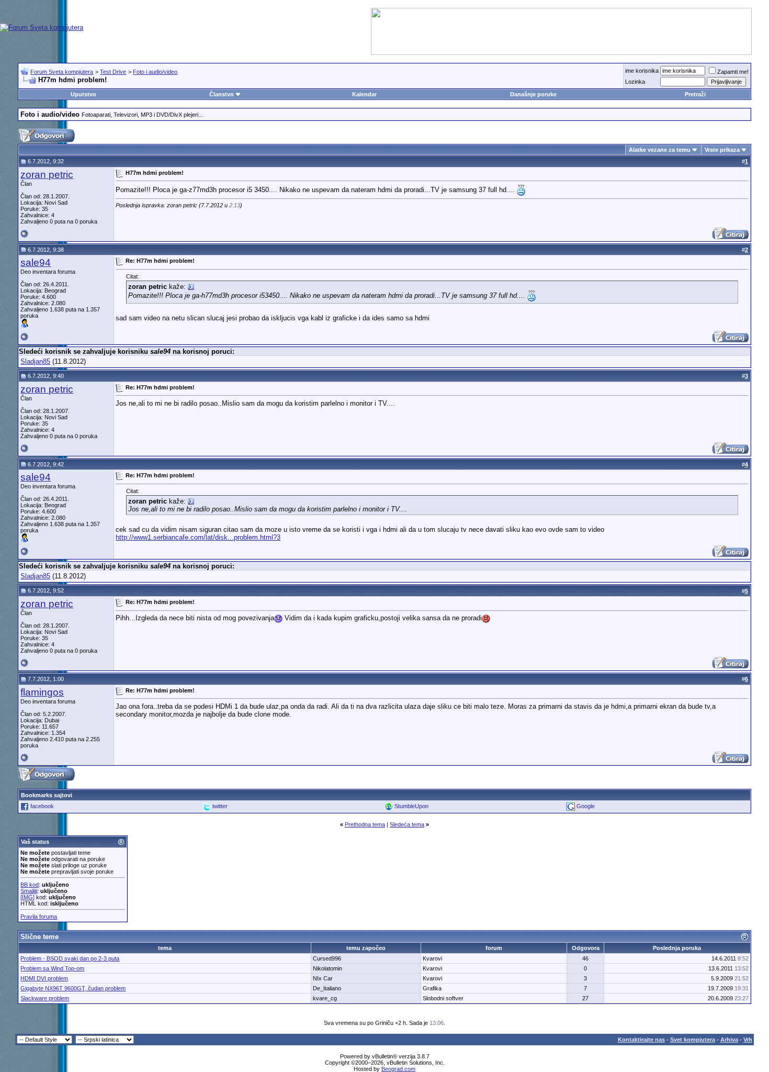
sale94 (35, 262)
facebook (42, 805)
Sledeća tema (407, 824)
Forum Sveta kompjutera (61, 72)
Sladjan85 (35, 361)
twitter (220, 805)
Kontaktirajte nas (641, 1039)
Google (585, 805)
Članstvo (221, 94)
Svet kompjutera (692, 1039)
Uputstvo (83, 94)
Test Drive (113, 72)
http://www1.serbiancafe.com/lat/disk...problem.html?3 (198, 537)
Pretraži (695, 94)
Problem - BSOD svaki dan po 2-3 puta (69, 958)
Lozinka (635, 82)
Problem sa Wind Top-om (52, 968)
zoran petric (46, 174)
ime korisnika (642, 71)
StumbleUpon (411, 805)
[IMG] (27, 897)
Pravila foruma (38, 916)
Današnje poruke (533, 94)
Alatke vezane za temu (660, 150)
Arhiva (729, 1039)
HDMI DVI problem (44, 978)
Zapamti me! (733, 72)
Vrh (747, 1039)
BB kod (29, 884)
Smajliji (28, 891)
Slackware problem (44, 998)
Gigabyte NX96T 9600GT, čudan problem (73, 988)
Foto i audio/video (155, 72)
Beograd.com (398, 1069)
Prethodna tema (365, 824)
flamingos (42, 692)
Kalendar (364, 94)
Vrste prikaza (722, 150)
